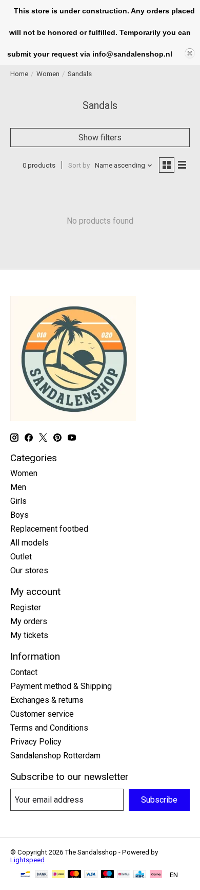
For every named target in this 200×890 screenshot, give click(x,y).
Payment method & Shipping (61, 686)
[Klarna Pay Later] (156, 875)
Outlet (21, 556)
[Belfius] (123, 875)
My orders (28, 621)
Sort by (79, 165)
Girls (18, 501)
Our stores (29, 570)
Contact (23, 672)
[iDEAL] (58, 875)
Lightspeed (27, 860)
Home (19, 74)
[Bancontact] (25, 875)
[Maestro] (107, 875)
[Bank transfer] (41, 875)
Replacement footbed (49, 529)
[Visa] (90, 875)
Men (18, 487)
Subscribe (159, 800)
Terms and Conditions (49, 728)
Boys (19, 515)
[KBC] (139, 875)
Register (25, 607)
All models (29, 543)
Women (47, 74)
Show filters (100, 137)
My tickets (29, 635)
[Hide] (189, 53)
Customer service (42, 714)
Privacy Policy (36, 742)
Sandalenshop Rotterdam (55, 755)
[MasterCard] (74, 875)
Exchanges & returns (47, 700)
